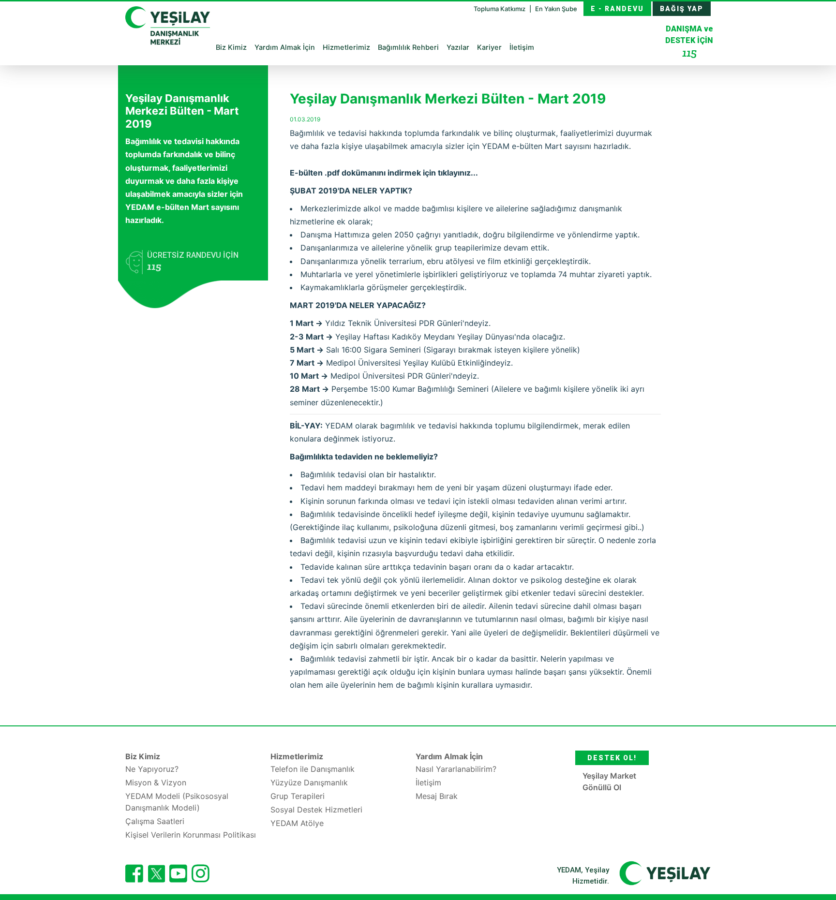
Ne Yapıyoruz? (152, 769)
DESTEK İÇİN (689, 41)
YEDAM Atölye (297, 823)
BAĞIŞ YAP (681, 9)
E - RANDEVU (617, 9)
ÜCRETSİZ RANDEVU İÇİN (193, 261)
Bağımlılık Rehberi (408, 47)
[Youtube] (178, 873)
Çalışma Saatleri (154, 821)
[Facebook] (134, 873)
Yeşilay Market (609, 776)
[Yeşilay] (665, 873)
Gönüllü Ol (601, 787)
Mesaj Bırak (437, 796)
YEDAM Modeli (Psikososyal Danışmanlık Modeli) (176, 801)
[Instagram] (200, 873)
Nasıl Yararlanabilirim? (456, 769)
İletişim (521, 47)
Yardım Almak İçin (284, 47)
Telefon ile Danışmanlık (312, 769)
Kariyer (489, 47)
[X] (156, 879)
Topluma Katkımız (500, 9)
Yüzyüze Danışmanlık (309, 782)
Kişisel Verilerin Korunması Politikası (190, 835)
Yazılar (458, 47)
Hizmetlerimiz (346, 47)
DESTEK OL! (612, 758)
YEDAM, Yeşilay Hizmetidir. (583, 875)
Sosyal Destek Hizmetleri (316, 809)
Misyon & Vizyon (155, 782)
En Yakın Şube (556, 9)
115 (689, 52)
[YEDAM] (167, 23)
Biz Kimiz (231, 47)
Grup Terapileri (297, 796)
